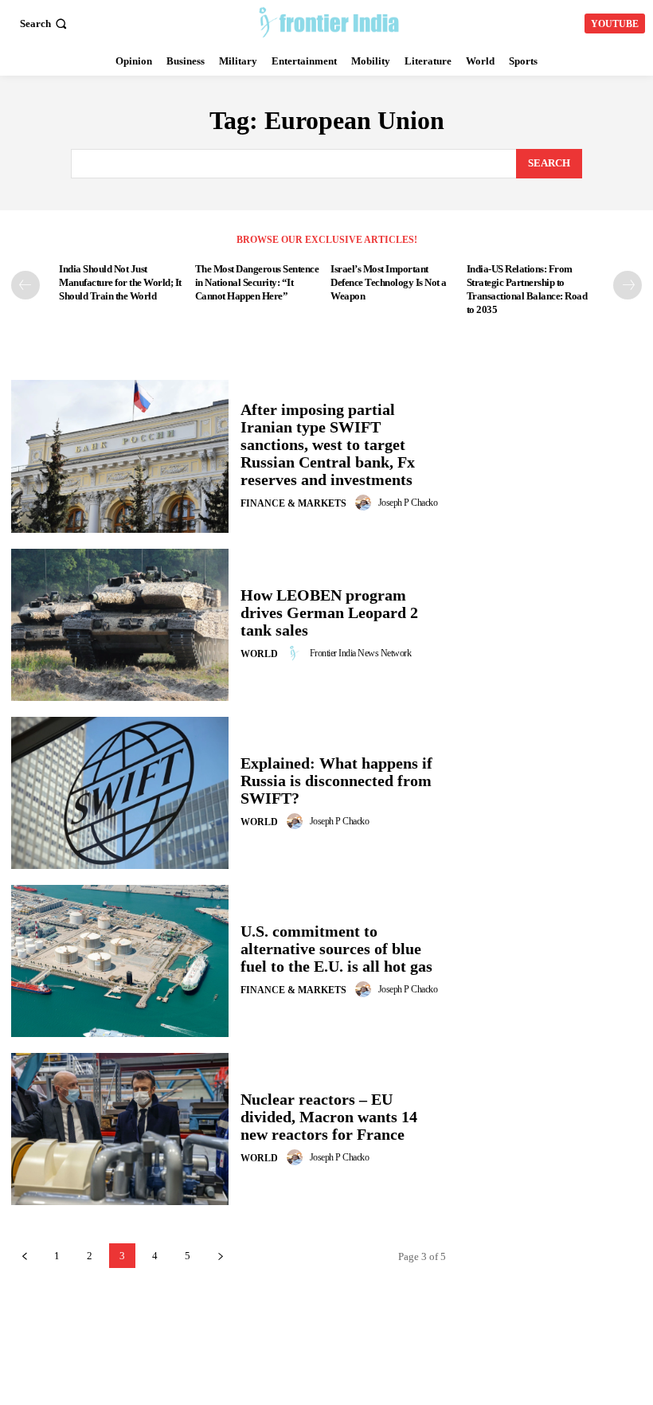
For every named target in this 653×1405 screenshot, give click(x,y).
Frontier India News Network (361, 653)
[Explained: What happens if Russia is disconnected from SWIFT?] (120, 793)
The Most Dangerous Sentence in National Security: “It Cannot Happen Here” (257, 282)
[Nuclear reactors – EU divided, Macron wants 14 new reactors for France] (120, 1129)
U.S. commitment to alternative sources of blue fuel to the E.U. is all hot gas (336, 948)
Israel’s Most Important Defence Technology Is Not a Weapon (388, 282)
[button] (45, 23)
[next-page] (627, 285)
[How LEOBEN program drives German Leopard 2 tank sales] (120, 625)
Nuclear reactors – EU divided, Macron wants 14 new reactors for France (328, 1116)
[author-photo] (365, 503)
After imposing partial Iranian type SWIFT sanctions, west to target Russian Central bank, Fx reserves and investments (327, 444)
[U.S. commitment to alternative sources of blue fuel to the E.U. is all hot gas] (120, 961)
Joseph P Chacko (408, 502)
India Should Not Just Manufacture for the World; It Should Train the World (120, 282)
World (259, 653)
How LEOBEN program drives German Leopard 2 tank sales (329, 612)
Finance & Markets (293, 503)
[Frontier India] (328, 21)
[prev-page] (25, 285)
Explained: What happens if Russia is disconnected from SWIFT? (336, 780)
